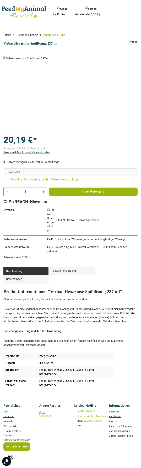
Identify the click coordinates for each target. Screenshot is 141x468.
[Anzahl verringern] (7, 192)
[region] (70, 93)
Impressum (8, 416)
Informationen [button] (119, 405)
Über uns (113, 421)
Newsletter (114, 411)
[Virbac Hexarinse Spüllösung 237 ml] (70, 93)
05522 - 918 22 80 (86, 411)
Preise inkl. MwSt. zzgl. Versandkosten (26, 152)
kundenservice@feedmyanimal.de (93, 416)
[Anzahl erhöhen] (43, 192)
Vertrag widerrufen (17, 446)
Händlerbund (115, 416)
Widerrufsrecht (10, 426)
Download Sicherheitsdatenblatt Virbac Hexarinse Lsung (44, 179)
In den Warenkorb (93, 191)
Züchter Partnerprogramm (121, 436)
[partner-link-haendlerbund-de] (44, 416)
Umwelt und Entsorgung (120, 426)
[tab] (25, 271)
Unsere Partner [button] (49, 405)
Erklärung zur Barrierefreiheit (16, 440)
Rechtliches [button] (11, 405)
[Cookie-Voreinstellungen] (10, 457)
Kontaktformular (94, 421)
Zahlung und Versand (119, 431)
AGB (5, 411)
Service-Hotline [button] (85, 405)
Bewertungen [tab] (14, 279)
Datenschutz (9, 421)
